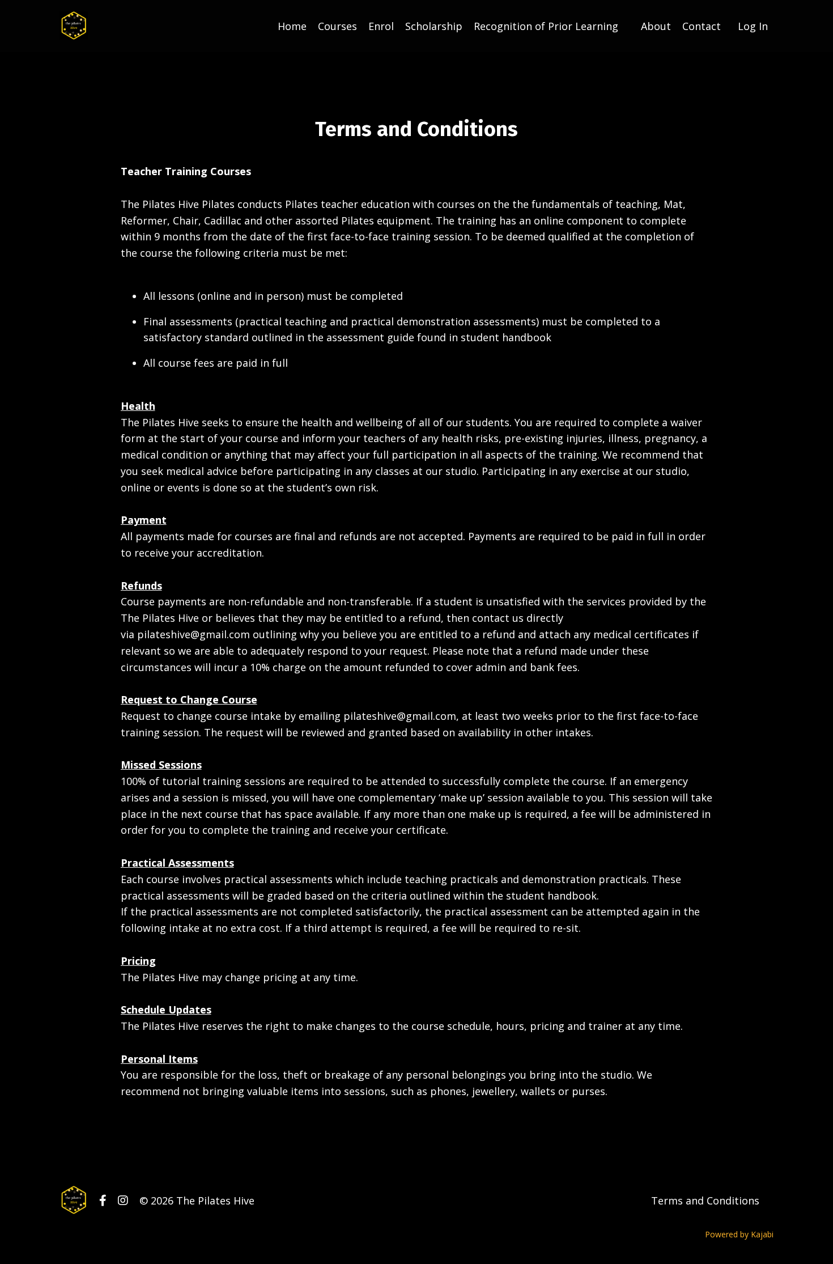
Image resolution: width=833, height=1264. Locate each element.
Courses (337, 26)
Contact (701, 26)
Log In (753, 26)
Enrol (381, 26)
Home (292, 26)
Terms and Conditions (705, 1200)
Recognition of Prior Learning (546, 26)
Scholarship (433, 26)
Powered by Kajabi (739, 1234)
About (656, 26)
